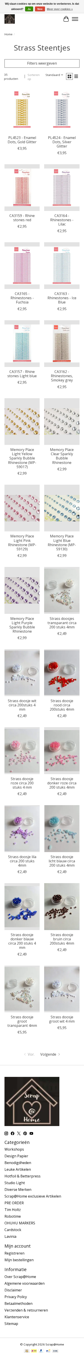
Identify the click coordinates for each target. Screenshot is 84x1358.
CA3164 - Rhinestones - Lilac (61, 220)
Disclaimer (13, 1290)
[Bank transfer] (55, 1351)
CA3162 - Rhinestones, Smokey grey (62, 376)
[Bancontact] (48, 1351)
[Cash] (27, 1351)
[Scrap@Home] (9, 18)
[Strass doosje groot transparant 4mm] (22, 989)
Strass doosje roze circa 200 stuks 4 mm (22, 783)
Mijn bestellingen (19, 1259)
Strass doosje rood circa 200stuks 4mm (62, 705)
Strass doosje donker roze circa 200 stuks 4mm (61, 783)
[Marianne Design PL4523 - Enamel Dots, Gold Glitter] (22, 109)
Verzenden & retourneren (26, 1310)
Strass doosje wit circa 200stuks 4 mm (22, 705)
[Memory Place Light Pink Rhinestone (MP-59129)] (22, 508)
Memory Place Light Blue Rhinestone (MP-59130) (62, 543)
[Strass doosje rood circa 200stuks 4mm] (61, 672)
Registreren (14, 1253)
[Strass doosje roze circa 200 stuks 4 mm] (22, 750)
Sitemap (11, 1323)
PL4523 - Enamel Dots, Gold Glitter (22, 139)
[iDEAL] (34, 1351)
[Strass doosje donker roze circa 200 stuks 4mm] (61, 750)
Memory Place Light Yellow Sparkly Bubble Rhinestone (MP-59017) (22, 458)
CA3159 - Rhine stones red (22, 217)
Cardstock (12, 1229)
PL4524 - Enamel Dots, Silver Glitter (62, 142)
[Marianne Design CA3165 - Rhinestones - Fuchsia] (22, 265)
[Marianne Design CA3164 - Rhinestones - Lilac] (61, 187)
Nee (40, 9)
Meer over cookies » (60, 9)
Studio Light (14, 1182)
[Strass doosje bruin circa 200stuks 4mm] (61, 906)
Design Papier (16, 1156)
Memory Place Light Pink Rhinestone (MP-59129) (22, 543)
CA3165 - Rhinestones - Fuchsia (22, 298)
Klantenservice (16, 1316)
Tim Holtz (12, 1209)
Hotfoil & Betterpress (22, 1176)
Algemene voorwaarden (24, 1283)
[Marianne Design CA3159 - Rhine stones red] (22, 187)
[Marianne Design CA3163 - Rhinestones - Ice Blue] (61, 265)
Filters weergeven (42, 63)
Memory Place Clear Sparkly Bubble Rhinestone (62, 456)
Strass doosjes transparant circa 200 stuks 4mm (61, 623)
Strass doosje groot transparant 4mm (22, 1021)
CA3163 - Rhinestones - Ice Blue (61, 298)
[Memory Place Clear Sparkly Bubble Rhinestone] (61, 421)
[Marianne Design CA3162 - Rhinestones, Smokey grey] (61, 343)
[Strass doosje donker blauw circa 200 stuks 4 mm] (22, 906)
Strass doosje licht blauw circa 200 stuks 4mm (62, 861)
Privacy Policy (15, 1296)
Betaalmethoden (18, 1303)
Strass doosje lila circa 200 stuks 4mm (22, 861)
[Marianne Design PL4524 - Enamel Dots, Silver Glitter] (61, 109)
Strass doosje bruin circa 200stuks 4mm (62, 939)
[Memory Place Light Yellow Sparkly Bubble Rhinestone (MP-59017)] (22, 421)
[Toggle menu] (75, 19)
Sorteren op (34, 77)
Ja (29, 9)
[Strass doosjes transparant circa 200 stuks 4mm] (61, 590)
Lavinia (10, 1236)
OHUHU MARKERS (19, 1223)
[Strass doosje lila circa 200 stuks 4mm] (22, 828)
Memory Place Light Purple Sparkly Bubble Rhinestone (22, 625)
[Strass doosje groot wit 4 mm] (61, 989)
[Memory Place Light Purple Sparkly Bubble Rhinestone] (22, 590)
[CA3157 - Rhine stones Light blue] (22, 343)
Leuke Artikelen (17, 1169)
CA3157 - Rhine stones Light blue (22, 373)
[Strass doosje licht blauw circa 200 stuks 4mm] (61, 828)
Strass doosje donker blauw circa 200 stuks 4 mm (22, 941)
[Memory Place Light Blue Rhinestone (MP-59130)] (61, 508)
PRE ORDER (14, 1202)
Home (8, 34)
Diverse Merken (17, 1189)
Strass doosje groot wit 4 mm (62, 1019)
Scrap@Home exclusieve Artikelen (32, 1196)
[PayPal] (41, 1351)
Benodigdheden (17, 1162)
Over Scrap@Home (20, 1276)
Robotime (12, 1216)
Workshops (14, 1149)
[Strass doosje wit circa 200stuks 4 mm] (22, 672)
